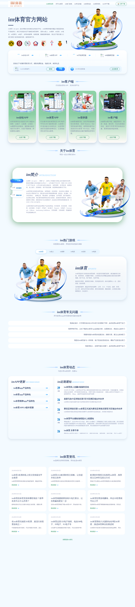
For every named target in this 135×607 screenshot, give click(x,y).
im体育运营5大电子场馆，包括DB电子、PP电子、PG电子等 (66, 522)
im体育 (79, 460)
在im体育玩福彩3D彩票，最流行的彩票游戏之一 (28, 522)
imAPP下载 (106, 4)
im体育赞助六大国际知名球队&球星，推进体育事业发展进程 (105, 522)
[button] (67, 323)
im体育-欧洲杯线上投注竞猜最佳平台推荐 (27, 476)
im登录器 (82, 117)
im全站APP (25, 55)
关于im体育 (59, 4)
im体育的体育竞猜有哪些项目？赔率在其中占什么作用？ (27, 499)
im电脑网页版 (109, 55)
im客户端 (113, 117)
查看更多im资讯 (67, 539)
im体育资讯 (96, 4)
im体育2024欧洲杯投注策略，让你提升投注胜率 (67, 476)
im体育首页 (49, 4)
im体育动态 (87, 4)
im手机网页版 (81, 55)
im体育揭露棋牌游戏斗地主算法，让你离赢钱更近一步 (67, 499)
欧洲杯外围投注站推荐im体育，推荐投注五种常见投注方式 (106, 476)
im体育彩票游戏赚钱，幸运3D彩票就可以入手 (106, 499)
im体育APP (53, 55)
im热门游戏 (68, 4)
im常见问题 (77, 4)
